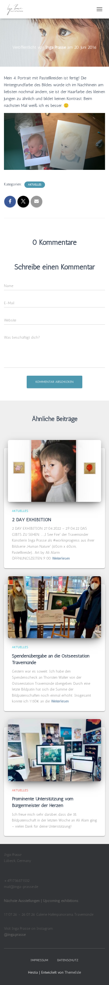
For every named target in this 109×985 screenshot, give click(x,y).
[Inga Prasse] (17, 9)
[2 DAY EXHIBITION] (54, 471)
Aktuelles (34, 184)
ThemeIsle (73, 972)
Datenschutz (67, 960)
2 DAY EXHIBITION (32, 520)
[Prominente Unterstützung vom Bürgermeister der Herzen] (54, 750)
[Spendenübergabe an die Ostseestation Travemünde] (54, 607)
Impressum (39, 960)
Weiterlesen (61, 558)
